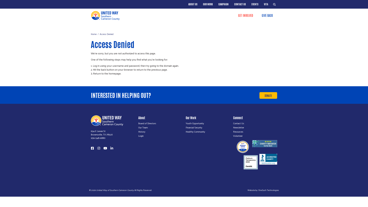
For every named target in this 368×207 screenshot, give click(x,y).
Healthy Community (195, 132)
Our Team (143, 127)
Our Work (208, 4)
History (141, 132)
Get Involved (245, 15)
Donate (268, 95)
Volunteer (238, 136)
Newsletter (238, 127)
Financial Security (194, 127)
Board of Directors (147, 123)
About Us (192, 4)
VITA (266, 4)
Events (254, 4)
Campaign (223, 4)
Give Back (267, 15)
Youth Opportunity (195, 123)
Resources (238, 132)
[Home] (136, 15)
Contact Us (240, 4)
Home (94, 34)
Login (141, 136)
